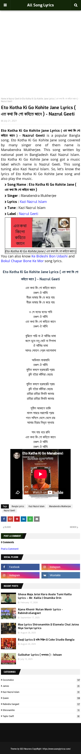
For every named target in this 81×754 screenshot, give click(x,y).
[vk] (60, 575)
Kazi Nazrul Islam (33, 201)
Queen (41, 698)
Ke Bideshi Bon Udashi (49, 256)
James (41, 686)
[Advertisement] (40, 45)
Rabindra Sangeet (41, 704)
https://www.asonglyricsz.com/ (57, 749)
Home (3, 98)
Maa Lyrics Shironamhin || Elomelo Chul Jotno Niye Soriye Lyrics (48, 626)
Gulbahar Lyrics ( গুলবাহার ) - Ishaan (40, 655)
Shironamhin (41, 710)
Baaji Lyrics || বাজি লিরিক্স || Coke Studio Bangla (46, 640)
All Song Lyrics (40, 5)
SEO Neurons (26, 749)
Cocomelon (41, 680)
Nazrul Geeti (14, 98)
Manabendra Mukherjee (60, 506)
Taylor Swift (41, 716)
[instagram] (60, 567)
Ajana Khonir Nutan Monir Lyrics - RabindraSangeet (40, 611)
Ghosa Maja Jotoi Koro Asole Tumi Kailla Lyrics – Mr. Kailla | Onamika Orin (45, 596)
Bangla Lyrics (18, 506)
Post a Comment (9, 548)
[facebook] (20, 567)
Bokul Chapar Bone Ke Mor (22, 261)
